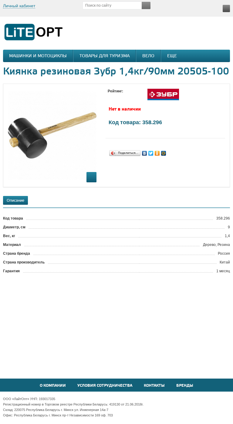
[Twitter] (151, 153)
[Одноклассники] (157, 153)
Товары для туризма (104, 56)
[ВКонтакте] (144, 153)
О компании (53, 385)
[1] (111, 97)
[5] (135, 97)
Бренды (184, 385)
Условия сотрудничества (104, 385)
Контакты (154, 385)
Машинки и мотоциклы (38, 56)
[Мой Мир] (163, 153)
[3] (123, 97)
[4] (129, 97)
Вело (148, 56)
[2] (117, 97)
